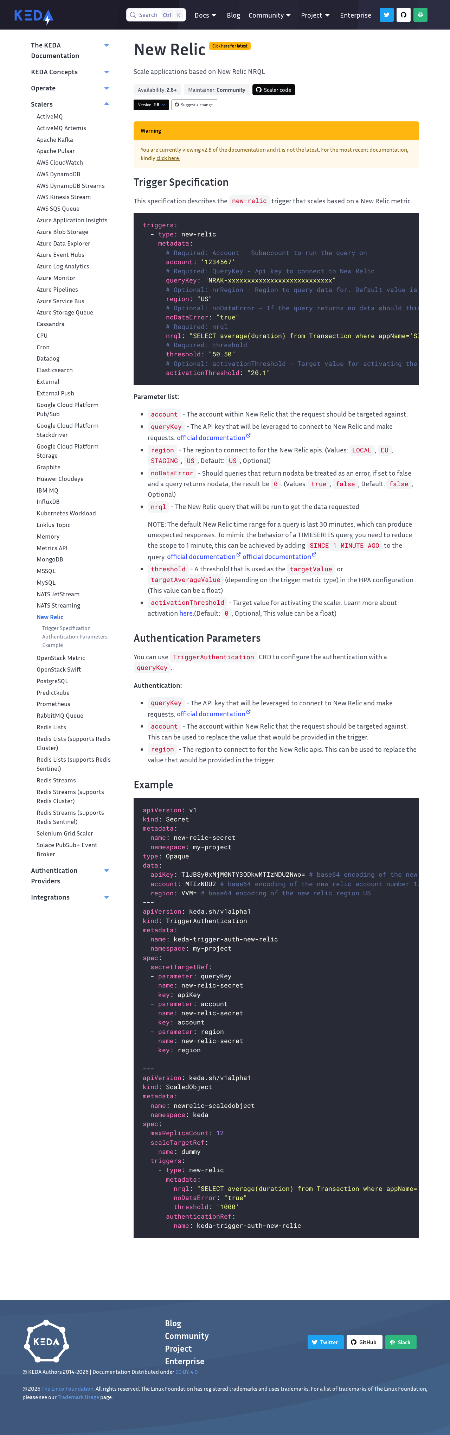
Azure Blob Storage (62, 231)
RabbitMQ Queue (60, 715)
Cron (43, 347)
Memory (48, 536)
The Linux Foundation (67, 1388)
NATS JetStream (58, 594)
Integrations (50, 897)
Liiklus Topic (53, 524)
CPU (42, 335)
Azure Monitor (56, 277)
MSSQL (46, 570)
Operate (43, 87)
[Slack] (420, 15)
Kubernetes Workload (66, 513)
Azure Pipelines (57, 289)
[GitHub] (404, 15)
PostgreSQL (52, 681)
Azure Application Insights (72, 220)
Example (52, 644)
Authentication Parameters (75, 636)
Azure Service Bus (60, 301)
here (186, 613)
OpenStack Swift (59, 669)
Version (148, 104)
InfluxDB (48, 501)
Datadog (48, 358)
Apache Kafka (55, 139)
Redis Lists (51, 727)
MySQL (46, 582)
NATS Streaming (58, 605)
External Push (55, 393)
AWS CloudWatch (60, 162)
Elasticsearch (55, 370)
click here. (168, 157)
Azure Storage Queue (65, 312)
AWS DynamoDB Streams (71, 185)
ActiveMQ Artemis (61, 128)
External (48, 381)
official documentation (211, 437)
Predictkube (53, 692)
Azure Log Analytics (63, 266)
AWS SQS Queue (58, 208)
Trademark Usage (78, 1397)
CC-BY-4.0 (186, 1371)
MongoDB (50, 559)
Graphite (48, 467)
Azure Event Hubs (60, 254)
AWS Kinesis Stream (64, 197)
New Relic (50, 617)
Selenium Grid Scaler (65, 833)
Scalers (42, 104)
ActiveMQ (50, 116)
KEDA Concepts (54, 71)
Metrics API (52, 548)
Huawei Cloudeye (60, 478)
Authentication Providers (54, 875)
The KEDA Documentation (55, 49)
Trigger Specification (66, 627)
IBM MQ (47, 490)
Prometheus (53, 703)
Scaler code (277, 89)
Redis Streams (56, 780)
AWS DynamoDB (59, 174)
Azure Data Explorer (63, 243)
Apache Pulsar (56, 150)
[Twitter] (387, 15)
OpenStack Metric (61, 657)
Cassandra (51, 324)
